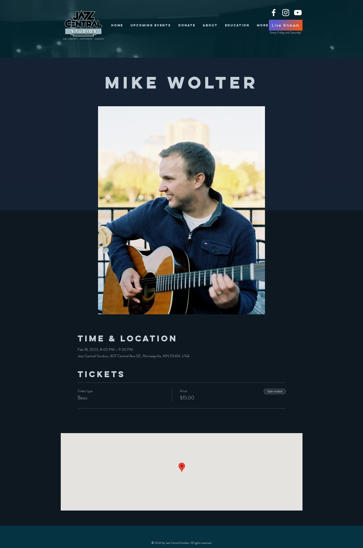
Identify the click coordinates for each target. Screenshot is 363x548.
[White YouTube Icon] (297, 12)
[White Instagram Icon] (285, 12)
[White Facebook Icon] (273, 12)
